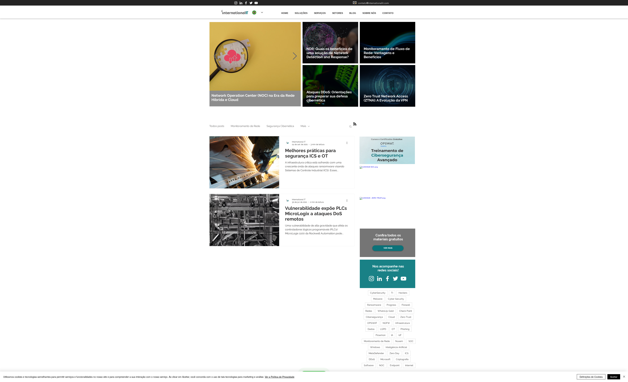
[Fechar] (624, 376)
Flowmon (380, 335)
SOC (411, 341)
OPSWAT (372, 323)
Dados (371, 329)
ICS (407, 353)
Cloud (391, 317)
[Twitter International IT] (251, 3)
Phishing (405, 329)
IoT (400, 335)
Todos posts (216, 126)
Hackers (403, 292)
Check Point (405, 311)
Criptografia (402, 359)
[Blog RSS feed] (354, 124)
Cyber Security (396, 299)
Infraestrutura (402, 323)
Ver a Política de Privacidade (279, 376)
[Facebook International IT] (246, 3)
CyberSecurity (377, 292)
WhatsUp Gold (386, 311)
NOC (381, 365)
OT (393, 329)
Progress (391, 305)
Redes (368, 311)
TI (392, 292)
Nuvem (399, 341)
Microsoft (385, 359)
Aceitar (613, 376)
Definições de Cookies (591, 376)
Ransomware (374, 305)
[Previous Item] (215, 56)
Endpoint (395, 365)
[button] (350, 126)
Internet (409, 365)
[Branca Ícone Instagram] (236, 3)
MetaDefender (376, 353)
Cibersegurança (374, 317)
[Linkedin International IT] (241, 3)
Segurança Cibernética (280, 126)
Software (369, 365)
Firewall (406, 305)
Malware (377, 299)
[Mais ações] (348, 143)
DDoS (372, 359)
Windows (375, 347)
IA (392, 335)
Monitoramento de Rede (245, 126)
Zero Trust (405, 317)
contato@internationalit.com (373, 3)
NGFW (386, 323)
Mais (303, 126)
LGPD (383, 329)
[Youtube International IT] (256, 3)
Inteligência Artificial (396, 347)
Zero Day (394, 353)
